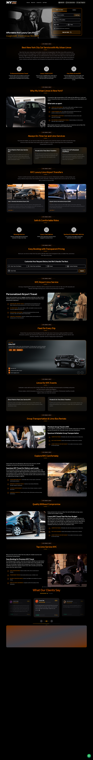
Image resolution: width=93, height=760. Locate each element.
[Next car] (82, 372)
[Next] (51, 621)
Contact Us (39, 2)
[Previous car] (78, 372)
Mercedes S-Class (14, 368)
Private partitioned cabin (15, 372)
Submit (82, 270)
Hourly (74, 9)
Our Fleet (45, 2)
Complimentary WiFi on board (16, 370)
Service (28, 2)
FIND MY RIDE (65, 32)
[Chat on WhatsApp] (89, 756)
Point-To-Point (59, 9)
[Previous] (41, 621)
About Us (33, 2)
